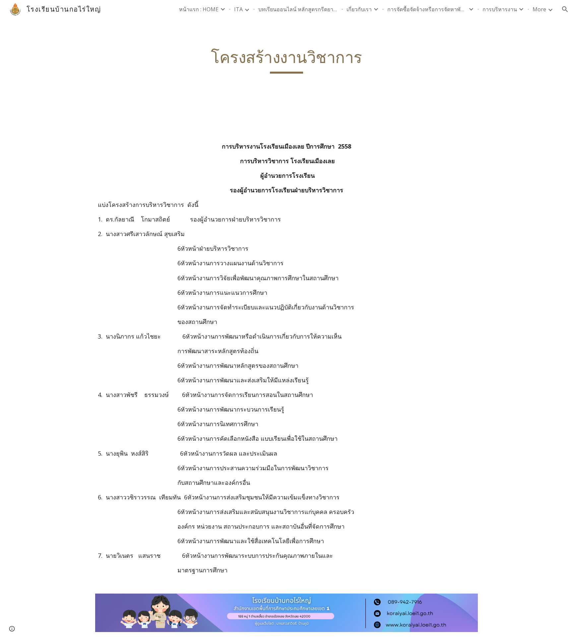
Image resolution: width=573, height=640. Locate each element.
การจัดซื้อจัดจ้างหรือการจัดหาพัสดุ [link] (427, 9)
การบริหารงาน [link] (499, 9)
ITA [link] (238, 9)
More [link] (539, 9)
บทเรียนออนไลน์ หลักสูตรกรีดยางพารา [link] (298, 9)
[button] (565, 9)
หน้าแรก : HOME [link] (199, 9)
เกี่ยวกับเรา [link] (359, 9)
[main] (286, 60)
